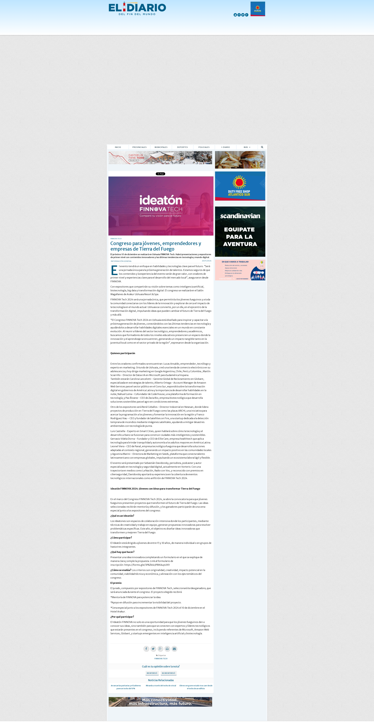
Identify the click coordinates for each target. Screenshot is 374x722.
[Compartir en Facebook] (146, 649)
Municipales (161, 147)
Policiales (204, 147)
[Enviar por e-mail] (174, 649)
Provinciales (140, 147)
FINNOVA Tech (160, 658)
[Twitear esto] (153, 649)
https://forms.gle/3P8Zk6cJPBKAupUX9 (147, 564)
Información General (121, 261)
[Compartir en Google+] (160, 649)
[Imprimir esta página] (167, 649)
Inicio (118, 147)
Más (246, 147)
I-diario (225, 147)
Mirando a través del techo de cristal (161, 685)
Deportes (182, 147)
